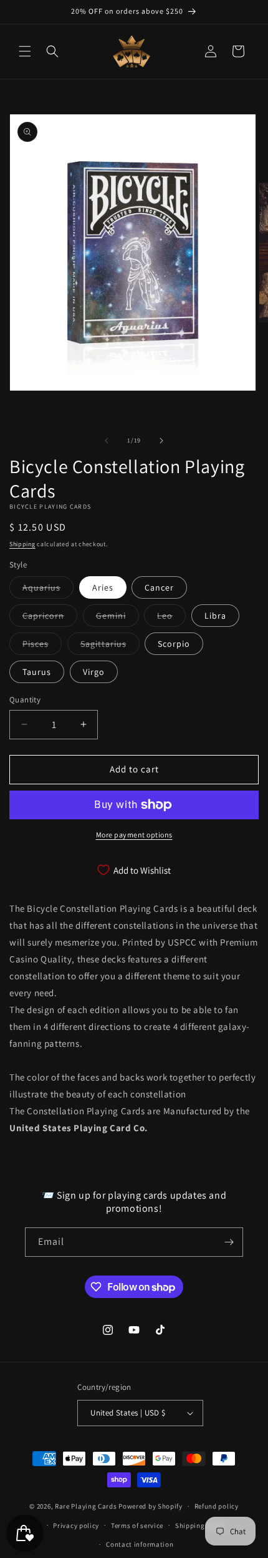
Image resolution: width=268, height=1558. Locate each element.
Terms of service (137, 1525)
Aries (102, 587)
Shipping (22, 544)
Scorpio (174, 643)
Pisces (42, 646)
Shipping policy (201, 1525)
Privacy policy (76, 1525)
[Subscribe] (228, 1242)
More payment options (134, 834)
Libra (215, 615)
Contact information (139, 1544)
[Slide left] (106, 440)
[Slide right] (161, 440)
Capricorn (49, 618)
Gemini (117, 618)
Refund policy (216, 1506)
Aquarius (48, 590)
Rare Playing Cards (86, 1506)
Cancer (159, 587)
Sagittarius (110, 646)
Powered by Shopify (150, 1506)
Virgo (94, 671)
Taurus (36, 671)
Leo (171, 618)
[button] (25, 51)
